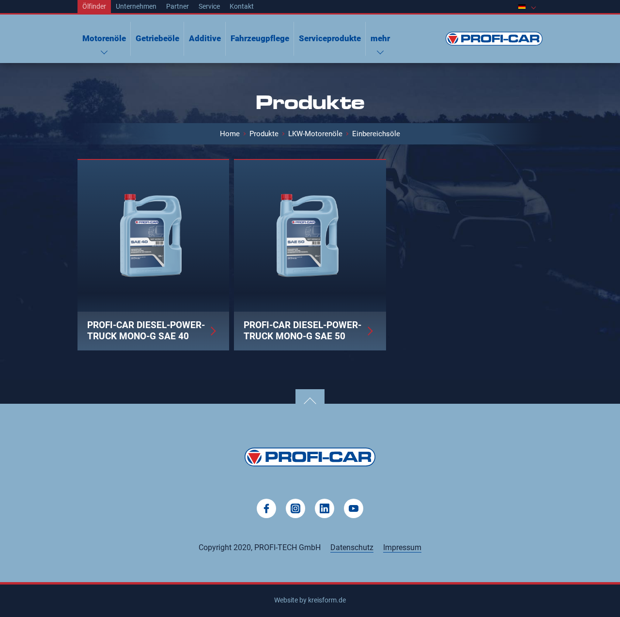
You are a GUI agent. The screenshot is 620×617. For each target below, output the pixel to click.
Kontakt (242, 6)
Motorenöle (104, 38)
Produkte (264, 133)
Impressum (402, 547)
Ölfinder (94, 6)
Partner (177, 6)
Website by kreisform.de (310, 600)
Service (209, 6)
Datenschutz (351, 547)
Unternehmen (136, 6)
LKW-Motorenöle (315, 133)
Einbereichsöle (376, 133)
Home (230, 133)
